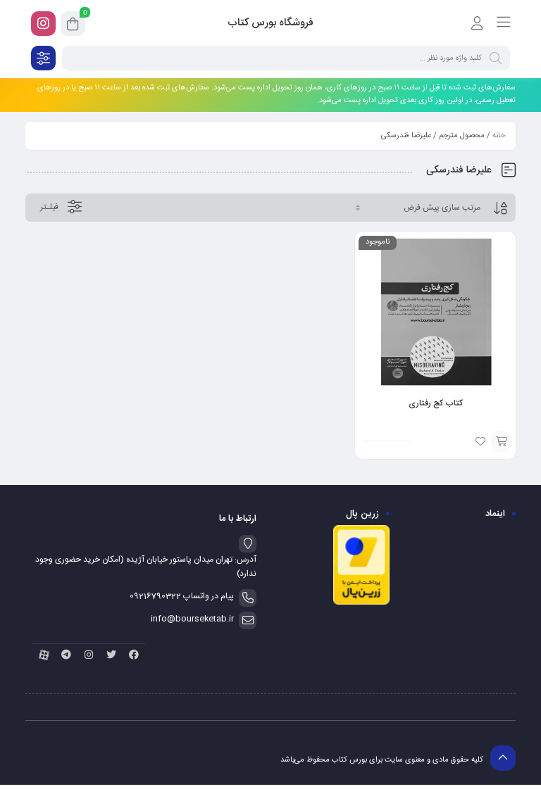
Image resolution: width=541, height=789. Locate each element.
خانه (498, 136)
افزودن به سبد (501, 441)
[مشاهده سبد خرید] (73, 26)
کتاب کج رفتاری (436, 403)
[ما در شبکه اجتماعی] (43, 23)
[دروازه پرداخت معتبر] (361, 603)
